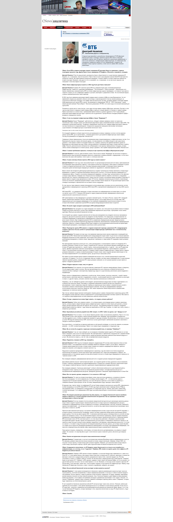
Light (58, 15)
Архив (56, 512)
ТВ (89, 27)
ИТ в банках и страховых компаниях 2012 (76, 33)
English (44, 15)
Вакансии (62, 517)
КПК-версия (114, 512)
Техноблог (44, 512)
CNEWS (45, 27)
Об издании (52, 517)
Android (54, 15)
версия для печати (125, 38)
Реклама (58, 517)
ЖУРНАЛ (77, 27)
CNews (104, 516)
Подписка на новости (122, 512)
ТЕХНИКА (84, 27)
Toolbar (108, 512)
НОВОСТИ (52, 27)
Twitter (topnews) (63, 15)
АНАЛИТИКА (60, 27)
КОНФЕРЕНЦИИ (69, 27)
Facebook (70, 15)
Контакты (68, 517)
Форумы (50, 512)
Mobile (50, 15)
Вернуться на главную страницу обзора (75, 500)
